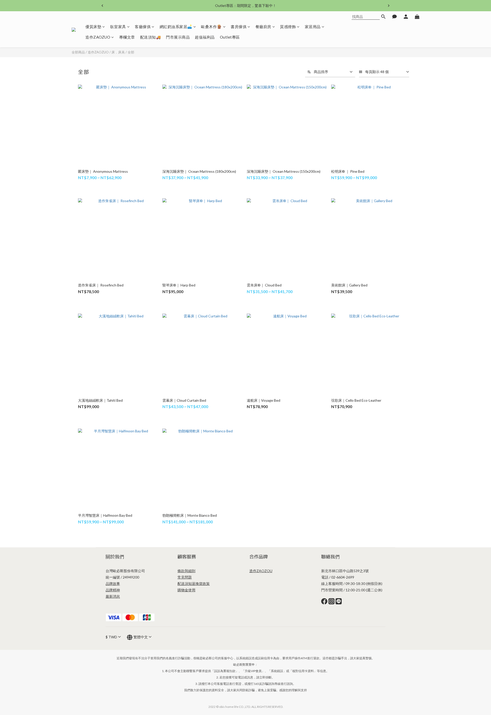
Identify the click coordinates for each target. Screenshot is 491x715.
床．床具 (118, 52)
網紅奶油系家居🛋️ (176, 26)
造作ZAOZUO (97, 37)
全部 (131, 52)
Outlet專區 (230, 37)
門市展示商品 (178, 37)
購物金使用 (186, 590)
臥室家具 (118, 26)
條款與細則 (186, 571)
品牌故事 (113, 583)
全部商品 (78, 52)
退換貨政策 (201, 583)
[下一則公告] (388, 5)
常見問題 (184, 577)
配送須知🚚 (150, 37)
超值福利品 (205, 37)
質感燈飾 (288, 26)
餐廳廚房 (263, 26)
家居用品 (313, 26)
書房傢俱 (239, 26)
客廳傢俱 (143, 26)
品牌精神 (113, 590)
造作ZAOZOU (260, 571)
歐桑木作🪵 (211, 26)
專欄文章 (127, 37)
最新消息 (113, 596)
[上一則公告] (102, 5)
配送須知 (184, 583)
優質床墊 (93, 26)
